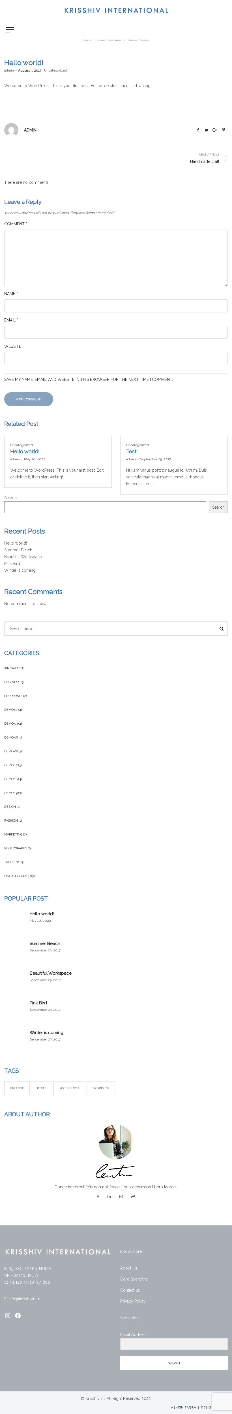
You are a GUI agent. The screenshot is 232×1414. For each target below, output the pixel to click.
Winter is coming (20, 570)
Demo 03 (11, 724)
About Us (128, 1268)
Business (12, 682)
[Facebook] (98, 1196)
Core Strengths (134, 1279)
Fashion (11, 821)
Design (10, 807)
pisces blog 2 (69, 1088)
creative (17, 1088)
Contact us (130, 1290)
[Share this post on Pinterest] (223, 130)
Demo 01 (11, 710)
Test (131, 451)
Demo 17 (11, 765)
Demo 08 (11, 751)
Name (11, 294)
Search (10, 498)
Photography (15, 848)
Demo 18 (11, 779)
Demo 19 (11, 793)
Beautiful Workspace (23, 556)
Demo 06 (11, 737)
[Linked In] (109, 1196)
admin (9, 70)
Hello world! (25, 451)
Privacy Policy (133, 1301)
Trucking (12, 862)
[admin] (11, 129)
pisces (41, 1088)
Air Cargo (12, 668)
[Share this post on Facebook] (198, 130)
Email (11, 320)
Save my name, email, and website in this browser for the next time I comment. (88, 379)
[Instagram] (121, 1196)
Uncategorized (55, 70)
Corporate (13, 696)
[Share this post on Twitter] (206, 130)
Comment (15, 224)
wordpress (101, 1088)
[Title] (133, 1196)
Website (12, 346)
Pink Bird (12, 563)
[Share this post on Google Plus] (215, 130)
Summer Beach (18, 550)
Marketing (13, 834)
